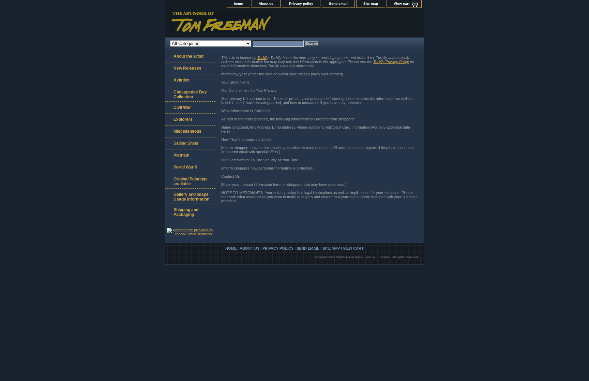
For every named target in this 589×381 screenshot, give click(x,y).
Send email (338, 3)
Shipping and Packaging (185, 212)
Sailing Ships (185, 143)
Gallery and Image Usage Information (191, 197)
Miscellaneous (187, 131)
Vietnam (181, 155)
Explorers (183, 119)
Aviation (181, 80)
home (238, 3)
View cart (401, 3)
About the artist (188, 56)
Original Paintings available (190, 181)
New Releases (187, 68)
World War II (185, 167)
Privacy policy (301, 3)
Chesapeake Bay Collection (190, 94)
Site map (370, 3)
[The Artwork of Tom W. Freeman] (250, 24)
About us (266, 3)
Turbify (262, 58)
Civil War (182, 107)
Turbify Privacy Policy (391, 62)
